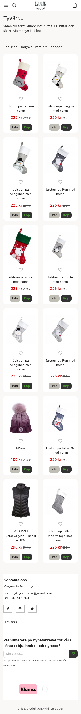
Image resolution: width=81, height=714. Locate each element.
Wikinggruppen (53, 708)
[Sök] (14, 5)
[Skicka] (73, 654)
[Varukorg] (75, 5)
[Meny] (6, 5)
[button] (27, 127)
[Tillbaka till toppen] (71, 704)
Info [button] (15, 127)
